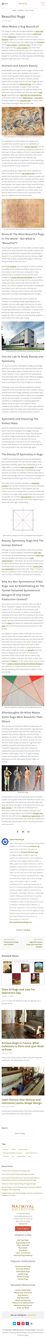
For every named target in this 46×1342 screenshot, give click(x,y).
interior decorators (31, 1153)
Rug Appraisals (23, 1298)
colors (9, 623)
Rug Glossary (23, 1295)
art (35, 81)
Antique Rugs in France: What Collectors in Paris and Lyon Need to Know (23, 1046)
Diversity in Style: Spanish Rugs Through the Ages (19, 1184)
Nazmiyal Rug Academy (23, 1255)
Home (14, 10)
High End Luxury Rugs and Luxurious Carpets (34, 944)
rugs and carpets (27, 467)
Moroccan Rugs (23, 1277)
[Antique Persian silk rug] (23, 213)
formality (40, 42)
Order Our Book (23, 1308)
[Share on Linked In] (28, 832)
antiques (5, 1149)
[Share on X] (23, 832)
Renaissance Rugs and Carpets (11, 943)
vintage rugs (38, 813)
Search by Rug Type (23, 1300)
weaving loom (26, 497)
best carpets (7, 808)
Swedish (5, 39)
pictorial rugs (24, 45)
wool (3, 626)
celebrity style (23, 1149)
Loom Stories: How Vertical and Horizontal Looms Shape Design (22, 1101)
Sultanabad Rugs (23, 1271)
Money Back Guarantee (23, 1293)
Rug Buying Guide (23, 1243)
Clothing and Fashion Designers (12, 1153)
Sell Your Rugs (23, 1240)
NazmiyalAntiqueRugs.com (20, 922)
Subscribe (31, 1315)
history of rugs (25, 84)
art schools (11, 266)
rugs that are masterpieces (31, 95)
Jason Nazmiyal (16, 839)
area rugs (39, 31)
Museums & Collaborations (23, 1303)
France (14, 661)
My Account (23, 1248)
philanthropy (21, 1156)
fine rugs (37, 553)
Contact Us (23, 1224)
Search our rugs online (31, 816)
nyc (13, 1156)
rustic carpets (22, 48)
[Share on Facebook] (18, 832)
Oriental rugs (25, 101)
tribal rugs (39, 555)
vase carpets (12, 45)
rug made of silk (28, 173)
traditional (37, 34)
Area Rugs (23, 1250)
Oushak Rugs (23, 1274)
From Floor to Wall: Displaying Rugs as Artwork (18, 1174)
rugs (29, 1156)
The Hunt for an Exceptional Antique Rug (16, 1171)
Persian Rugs (23, 1279)
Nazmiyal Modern (23, 1269)
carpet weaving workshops (21, 277)
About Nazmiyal (23, 1245)
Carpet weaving (31, 147)
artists (13, 1149)
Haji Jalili (38, 98)
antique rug (34, 846)
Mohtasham (27, 98)
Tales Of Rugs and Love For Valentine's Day (18, 991)
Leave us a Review (23, 1253)
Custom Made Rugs (23, 1290)
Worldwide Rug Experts (23, 1305)
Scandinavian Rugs (23, 1266)
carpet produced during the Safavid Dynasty (24, 664)
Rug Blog (20, 10)
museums (6, 1156)
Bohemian (12, 37)
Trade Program (23, 1229)
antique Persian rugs (29, 852)
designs (31, 650)
